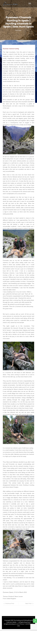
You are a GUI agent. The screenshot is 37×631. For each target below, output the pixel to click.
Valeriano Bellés (11, 622)
